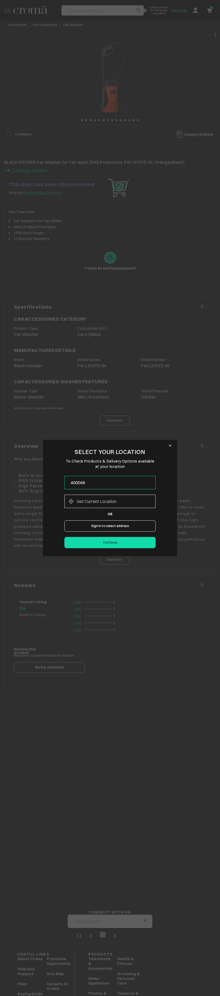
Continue (110, 542)
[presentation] (110, 482)
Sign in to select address (110, 526)
